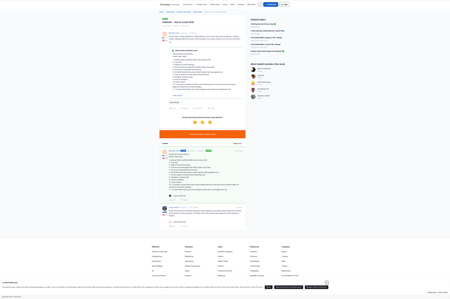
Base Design (197, 12)
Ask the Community (184, 12)
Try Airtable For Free (290, 275)
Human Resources (192, 266)
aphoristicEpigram (264, 68)
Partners (253, 251)
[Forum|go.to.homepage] (169, 4)
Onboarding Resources (259, 40)
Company (286, 246)
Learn (220, 246)
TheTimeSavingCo (264, 82)
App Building (157, 266)
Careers (285, 256)
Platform (155, 246)
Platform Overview (159, 251)
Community (170, 12)
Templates (254, 270)
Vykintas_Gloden (263, 96)
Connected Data (158, 275)
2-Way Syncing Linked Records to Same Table (267, 31)
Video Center (223, 261)
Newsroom (286, 270)
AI (153, 270)
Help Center (251, 4)
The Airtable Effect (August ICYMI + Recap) (266, 37)
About (284, 251)
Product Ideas (215, 4)
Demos (221, 266)
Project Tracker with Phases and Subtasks (266, 51)
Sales (187, 270)
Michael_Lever (174, 33)
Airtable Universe (257, 275)
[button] (270, 4)
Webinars (221, 275)
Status (284, 266)
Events (225, 4)
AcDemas (260, 75)
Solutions (189, 246)
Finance (188, 275)
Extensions (156, 261)
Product (188, 251)
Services (253, 256)
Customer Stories (225, 270)
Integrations (157, 256)
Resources (254, 246)
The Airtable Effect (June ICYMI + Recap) (266, 44)
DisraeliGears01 (263, 89)
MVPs (232, 4)
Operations (189, 261)
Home (161, 12)
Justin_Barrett (174, 207)
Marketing (189, 256)
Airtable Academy (225, 251)
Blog (283, 261)
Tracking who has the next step (262, 24)
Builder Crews (202, 4)
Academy (241, 4)
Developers (254, 261)
